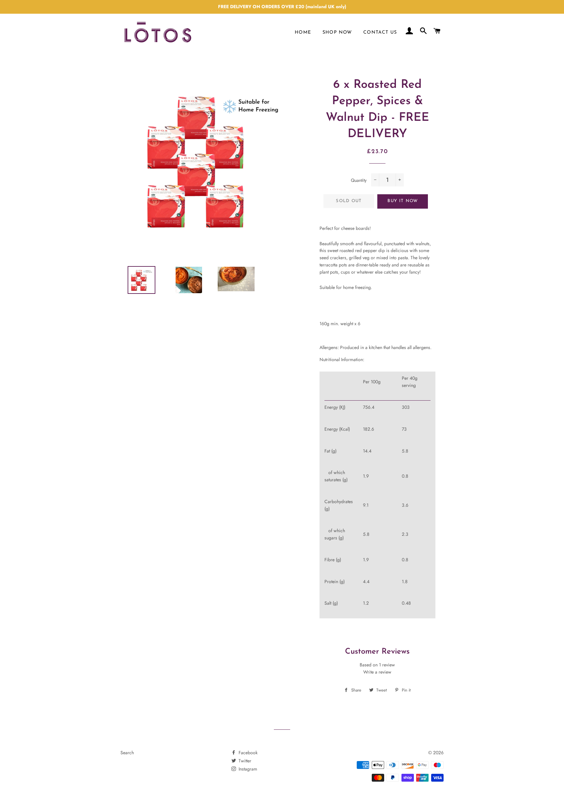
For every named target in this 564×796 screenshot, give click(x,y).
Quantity (359, 180)
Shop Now (337, 32)
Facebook (247, 752)
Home (303, 32)
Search (127, 752)
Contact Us (380, 32)
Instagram (247, 769)
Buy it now (402, 201)
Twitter (244, 760)
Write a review (377, 672)
